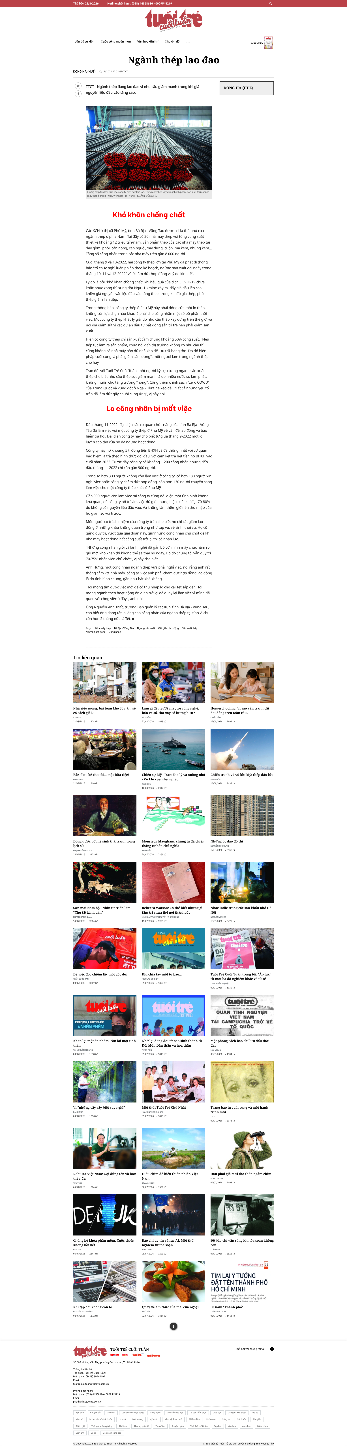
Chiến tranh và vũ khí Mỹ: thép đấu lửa (242, 775)
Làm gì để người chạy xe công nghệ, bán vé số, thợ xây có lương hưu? (170, 710)
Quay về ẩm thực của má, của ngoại (170, 1307)
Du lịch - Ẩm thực (198, 1412)
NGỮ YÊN (146, 1311)
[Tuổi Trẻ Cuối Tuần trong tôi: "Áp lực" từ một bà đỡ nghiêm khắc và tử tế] (242, 948)
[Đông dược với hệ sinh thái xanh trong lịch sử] (104, 815)
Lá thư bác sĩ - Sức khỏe (100, 1419)
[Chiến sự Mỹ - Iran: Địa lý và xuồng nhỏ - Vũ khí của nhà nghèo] (173, 749)
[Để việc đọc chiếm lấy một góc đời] (104, 948)
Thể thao (123, 1426)
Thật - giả (80, 1426)
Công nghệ (155, 1412)
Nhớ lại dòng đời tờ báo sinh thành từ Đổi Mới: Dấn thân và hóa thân (172, 1043)
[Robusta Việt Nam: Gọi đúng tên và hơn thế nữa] (104, 1148)
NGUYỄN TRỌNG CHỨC (152, 1112)
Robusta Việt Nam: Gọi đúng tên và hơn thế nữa (104, 1176)
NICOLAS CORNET (150, 978)
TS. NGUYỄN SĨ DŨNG (83, 1050)
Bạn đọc (80, 1412)
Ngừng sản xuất (146, 628)
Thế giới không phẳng (101, 1426)
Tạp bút (217, 1426)
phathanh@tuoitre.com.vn (87, 1401)
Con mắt (111, 1412)
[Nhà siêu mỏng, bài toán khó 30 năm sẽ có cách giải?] (104, 682)
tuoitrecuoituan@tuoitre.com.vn (91, 1384)
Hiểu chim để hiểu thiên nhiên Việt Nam (170, 1176)
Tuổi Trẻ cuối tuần (198, 1426)
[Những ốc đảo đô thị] (242, 815)
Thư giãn (257, 1419)
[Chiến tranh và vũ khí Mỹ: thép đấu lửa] (242, 749)
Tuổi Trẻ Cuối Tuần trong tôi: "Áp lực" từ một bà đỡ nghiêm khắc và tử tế (241, 976)
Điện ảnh (80, 1433)
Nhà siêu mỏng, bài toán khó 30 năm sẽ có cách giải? (104, 710)
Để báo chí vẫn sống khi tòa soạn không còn (242, 1242)
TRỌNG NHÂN (148, 1183)
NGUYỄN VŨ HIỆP (218, 917)
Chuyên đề (95, 1412)
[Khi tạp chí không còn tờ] (104, 1281)
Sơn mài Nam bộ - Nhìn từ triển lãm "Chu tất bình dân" (102, 910)
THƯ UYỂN (146, 850)
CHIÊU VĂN (216, 717)
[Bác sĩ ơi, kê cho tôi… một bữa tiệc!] (104, 749)
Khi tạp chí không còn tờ (92, 1307)
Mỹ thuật (154, 1419)
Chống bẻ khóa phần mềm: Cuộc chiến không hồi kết (103, 1242)
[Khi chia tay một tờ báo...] (173, 948)
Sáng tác (226, 1419)
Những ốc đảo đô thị (227, 841)
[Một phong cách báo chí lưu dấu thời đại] (242, 1015)
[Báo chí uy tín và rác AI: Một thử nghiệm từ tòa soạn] (173, 1214)
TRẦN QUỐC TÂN (81, 978)
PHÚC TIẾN (147, 1050)
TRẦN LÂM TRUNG (219, 1311)
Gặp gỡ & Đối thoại (237, 1412)
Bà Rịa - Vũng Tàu (124, 628)
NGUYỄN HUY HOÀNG (83, 1311)
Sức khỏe (241, 1419)
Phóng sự (211, 1419)
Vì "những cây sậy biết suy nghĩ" (99, 1107)
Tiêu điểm (160, 1426)
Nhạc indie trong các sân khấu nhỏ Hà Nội (241, 910)
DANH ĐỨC (215, 779)
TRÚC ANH (147, 1249)
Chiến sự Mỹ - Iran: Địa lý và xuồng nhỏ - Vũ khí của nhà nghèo (173, 777)
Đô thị (94, 1433)
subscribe (256, 42)
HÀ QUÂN (146, 717)
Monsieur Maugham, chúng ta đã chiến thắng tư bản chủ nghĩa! (173, 843)
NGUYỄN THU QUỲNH (220, 845)
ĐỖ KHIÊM (146, 784)
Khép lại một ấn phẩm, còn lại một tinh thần (104, 1043)
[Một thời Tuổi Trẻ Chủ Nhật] (173, 1081)
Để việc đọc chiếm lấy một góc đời (100, 974)
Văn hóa (232, 1426)
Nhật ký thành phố (173, 1419)
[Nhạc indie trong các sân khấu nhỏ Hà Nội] (242, 882)
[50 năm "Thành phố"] (242, 1281)
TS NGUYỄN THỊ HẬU (220, 983)
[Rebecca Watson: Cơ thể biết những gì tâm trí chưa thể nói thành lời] (173, 882)
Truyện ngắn (178, 1426)
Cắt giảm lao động (168, 628)
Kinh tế (79, 1419)
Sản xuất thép (190, 628)
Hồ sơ (255, 1412)
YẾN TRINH (78, 1183)
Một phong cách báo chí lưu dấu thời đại (240, 1043)
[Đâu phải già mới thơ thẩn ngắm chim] (242, 1148)
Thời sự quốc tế (141, 1426)
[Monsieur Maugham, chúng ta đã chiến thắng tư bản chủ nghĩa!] (173, 815)
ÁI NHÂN (77, 717)
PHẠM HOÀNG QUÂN (82, 850)
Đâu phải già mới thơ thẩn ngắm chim (241, 1174)
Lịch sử (122, 1419)
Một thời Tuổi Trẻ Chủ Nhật (164, 1107)
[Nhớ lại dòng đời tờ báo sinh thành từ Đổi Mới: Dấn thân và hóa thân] (173, 1015)
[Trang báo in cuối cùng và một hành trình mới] (242, 1081)
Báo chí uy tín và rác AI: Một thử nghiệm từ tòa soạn (168, 1242)
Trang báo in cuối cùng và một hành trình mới (239, 1109)
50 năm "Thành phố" (227, 1307)
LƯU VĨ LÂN (216, 1050)
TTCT (213, 1116)
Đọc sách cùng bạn (112, 1433)
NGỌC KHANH (217, 1178)
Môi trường (137, 1419)
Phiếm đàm (194, 1419)
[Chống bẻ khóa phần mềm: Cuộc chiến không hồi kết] (104, 1214)
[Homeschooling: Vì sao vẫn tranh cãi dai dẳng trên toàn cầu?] (242, 682)
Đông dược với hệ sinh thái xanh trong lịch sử (104, 843)
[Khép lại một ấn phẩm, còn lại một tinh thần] (104, 1015)
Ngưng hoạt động (96, 632)
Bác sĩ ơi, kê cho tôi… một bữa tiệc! (101, 775)
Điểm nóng (262, 1426)
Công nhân (115, 632)
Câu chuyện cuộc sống (132, 1412)
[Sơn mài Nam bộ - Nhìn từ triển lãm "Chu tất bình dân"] (104, 882)
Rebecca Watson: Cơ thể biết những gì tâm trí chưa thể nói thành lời (172, 910)
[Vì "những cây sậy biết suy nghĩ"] (104, 1081)
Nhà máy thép (103, 628)
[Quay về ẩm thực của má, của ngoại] (173, 1281)
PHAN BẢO (78, 779)
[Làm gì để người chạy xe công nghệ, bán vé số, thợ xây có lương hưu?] (173, 682)
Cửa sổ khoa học (175, 1412)
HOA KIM (77, 1249)
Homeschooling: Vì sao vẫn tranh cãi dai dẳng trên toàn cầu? (240, 710)
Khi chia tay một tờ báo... (162, 974)
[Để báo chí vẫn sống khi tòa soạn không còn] (242, 1214)
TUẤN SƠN (215, 1249)
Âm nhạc (246, 1426)
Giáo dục (217, 1412)
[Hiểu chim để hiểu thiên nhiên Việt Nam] (173, 1148)
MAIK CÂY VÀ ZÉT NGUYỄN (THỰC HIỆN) (160, 917)
